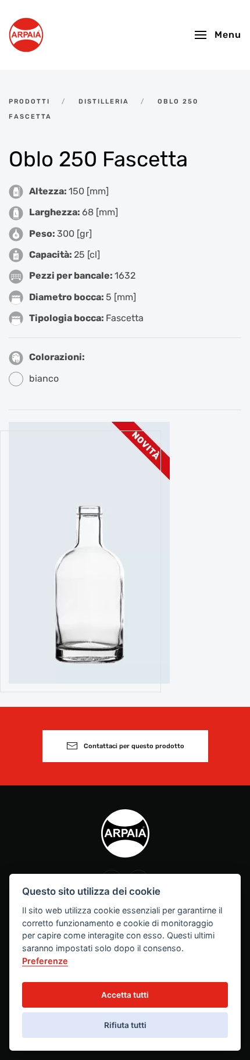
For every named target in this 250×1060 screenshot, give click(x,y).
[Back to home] (26, 35)
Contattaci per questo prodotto (134, 746)
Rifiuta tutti (125, 1025)
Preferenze (45, 961)
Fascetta (125, 317)
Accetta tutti (125, 994)
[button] (218, 35)
